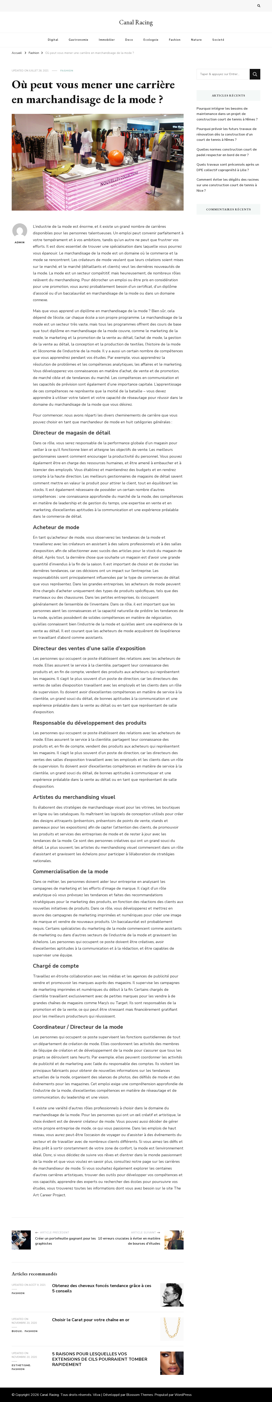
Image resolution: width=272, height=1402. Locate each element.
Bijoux (17, 1331)
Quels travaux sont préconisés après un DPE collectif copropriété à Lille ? (228, 167)
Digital (53, 40)
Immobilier (107, 40)
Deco (129, 40)
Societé (218, 40)
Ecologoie (151, 40)
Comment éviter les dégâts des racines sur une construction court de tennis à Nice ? (228, 185)
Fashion (175, 40)
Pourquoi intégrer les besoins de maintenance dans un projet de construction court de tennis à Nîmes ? (227, 114)
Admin (20, 242)
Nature (196, 40)
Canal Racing (136, 22)
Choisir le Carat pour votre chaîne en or (90, 1320)
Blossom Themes (139, 1394)
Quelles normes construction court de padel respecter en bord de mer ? (227, 152)
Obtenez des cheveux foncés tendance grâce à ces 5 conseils (101, 1288)
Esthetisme (21, 1365)
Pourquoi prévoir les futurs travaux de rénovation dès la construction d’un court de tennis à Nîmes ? (226, 134)
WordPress (183, 1394)
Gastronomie (78, 40)
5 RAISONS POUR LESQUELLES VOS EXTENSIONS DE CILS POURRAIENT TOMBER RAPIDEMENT (99, 1359)
